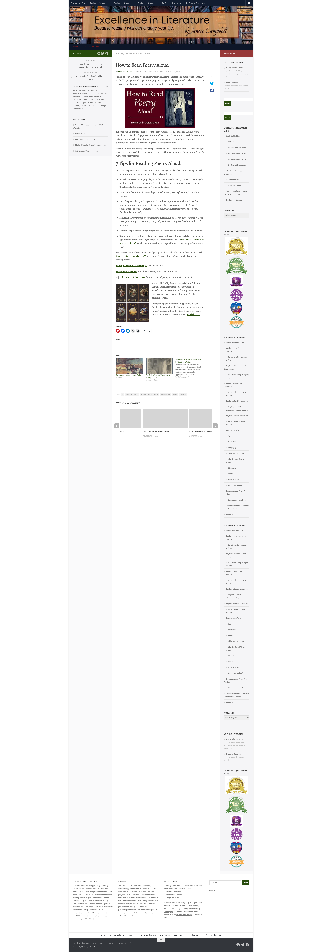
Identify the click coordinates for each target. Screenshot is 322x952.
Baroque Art (80, 133)
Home (102, 935)
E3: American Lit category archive (237, 394)
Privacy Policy (235, 185)
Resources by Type (233, 430)
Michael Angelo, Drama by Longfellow (90, 145)
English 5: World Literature (237, 415)
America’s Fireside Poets (85, 139)
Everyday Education (234, 82)
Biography (232, 447)
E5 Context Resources (195, 3)
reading (175, 395)
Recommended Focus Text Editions (235, 492)
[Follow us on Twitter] (102, 53)
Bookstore (230, 514)
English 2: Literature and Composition (235, 367)
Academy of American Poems (130, 256)
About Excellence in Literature (86, 46)
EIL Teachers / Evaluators (171, 935)
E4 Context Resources (171, 3)
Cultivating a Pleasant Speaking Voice (128, 375)
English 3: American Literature (233, 385)
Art (229, 436)
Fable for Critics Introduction (156, 431)
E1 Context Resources (99, 3)
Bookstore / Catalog (234, 200)
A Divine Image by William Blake (203, 431)
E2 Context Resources (123, 3)
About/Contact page (184, 914)
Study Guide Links (79, 3)
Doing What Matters (234, 67)
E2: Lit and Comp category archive (237, 376)
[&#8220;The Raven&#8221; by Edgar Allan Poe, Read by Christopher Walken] (190, 368)
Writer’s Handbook (235, 485)
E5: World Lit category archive (236, 423)
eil (122, 395)
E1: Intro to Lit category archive (236, 358)
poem (150, 395)
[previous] (116, 425)
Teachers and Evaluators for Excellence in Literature (236, 193)
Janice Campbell (125, 72)
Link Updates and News (237, 500)
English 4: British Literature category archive (237, 408)
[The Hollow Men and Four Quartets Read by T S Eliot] (159, 366)
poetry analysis (165, 395)
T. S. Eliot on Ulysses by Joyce (86, 151)
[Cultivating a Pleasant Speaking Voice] (129, 366)
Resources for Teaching (137, 53)
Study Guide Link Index (235, 342)
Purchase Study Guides (212, 935)
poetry (156, 395)
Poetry (119, 53)
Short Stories (233, 479)
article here (192, 314)
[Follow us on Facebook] (106, 53)
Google (212, 890)
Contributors (233, 179)
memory (143, 395)
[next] (215, 425)
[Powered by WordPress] (82, 947)
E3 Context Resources (147, 3)
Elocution (232, 468)
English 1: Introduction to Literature (235, 350)
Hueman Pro (98, 947)
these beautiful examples (133, 277)
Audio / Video (233, 442)
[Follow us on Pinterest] (98, 53)
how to (136, 395)
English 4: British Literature (237, 401)
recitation (183, 395)
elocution (129, 395)
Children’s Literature (236, 453)
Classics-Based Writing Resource (236, 461)
